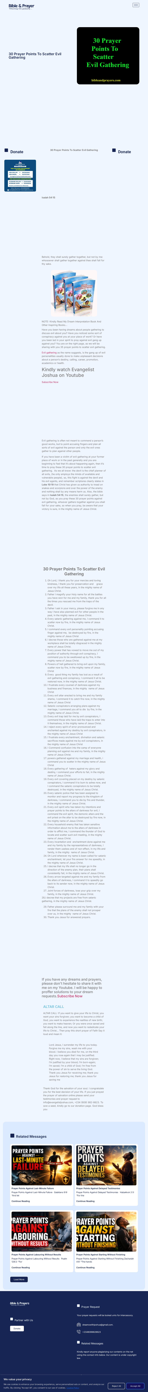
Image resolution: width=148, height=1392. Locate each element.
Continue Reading (21, 1201)
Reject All (116, 1386)
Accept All (135, 1386)
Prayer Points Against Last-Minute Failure (33, 1188)
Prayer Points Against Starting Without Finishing (100, 1254)
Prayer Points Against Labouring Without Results (36, 1254)
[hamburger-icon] (136, 5)
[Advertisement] (74, 120)
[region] (74, 1383)
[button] (19, 1279)
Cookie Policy (72, 1387)
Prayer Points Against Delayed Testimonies (98, 1188)
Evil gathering (49, 352)
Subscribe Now (50, 382)
